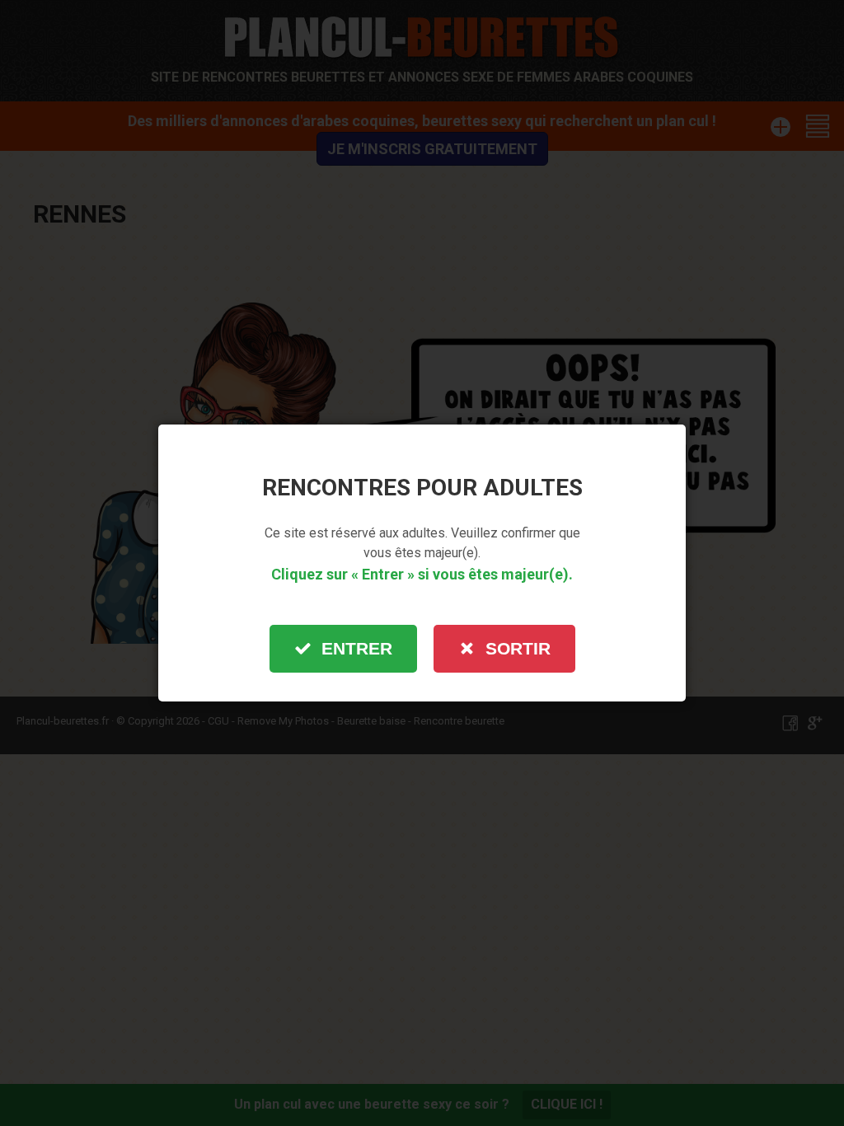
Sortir (518, 648)
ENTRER (356, 648)
